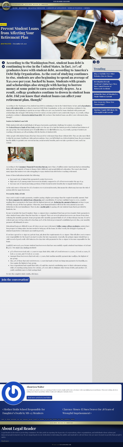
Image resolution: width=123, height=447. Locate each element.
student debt (62, 419)
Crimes (87, 8)
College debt (2, 419)
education (21, 419)
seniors (59, 419)
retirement (51, 419)
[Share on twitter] (3, 66)
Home (15, 8)
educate (18, 419)
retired (48, 419)
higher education (30, 419)
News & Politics (75, 8)
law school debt (35, 419)
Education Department (25, 419)
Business (23, 8)
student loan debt (72, 419)
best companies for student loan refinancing (25, 200)
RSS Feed (54, 1)
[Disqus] (46, 308)
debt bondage (8, 419)
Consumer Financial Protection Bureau (33, 167)
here (36, 274)
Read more (5, 441)
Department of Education (13, 419)
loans (38, 419)
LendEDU (9, 245)
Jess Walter (6, 44)
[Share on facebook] (3, 63)
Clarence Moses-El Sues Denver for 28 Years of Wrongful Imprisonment (88, 411)
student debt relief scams (67, 419)
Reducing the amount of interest (66, 202)
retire (45, 419)
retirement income (55, 419)
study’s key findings (23, 248)
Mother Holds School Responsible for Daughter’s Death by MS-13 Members (23, 411)
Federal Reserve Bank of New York (21, 127)
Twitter (66, 1)
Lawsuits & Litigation (56, 8)
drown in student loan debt (32, 115)
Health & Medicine (36, 8)
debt (5, 419)
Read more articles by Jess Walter (39, 398)
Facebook (60, 1)
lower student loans (42, 419)
